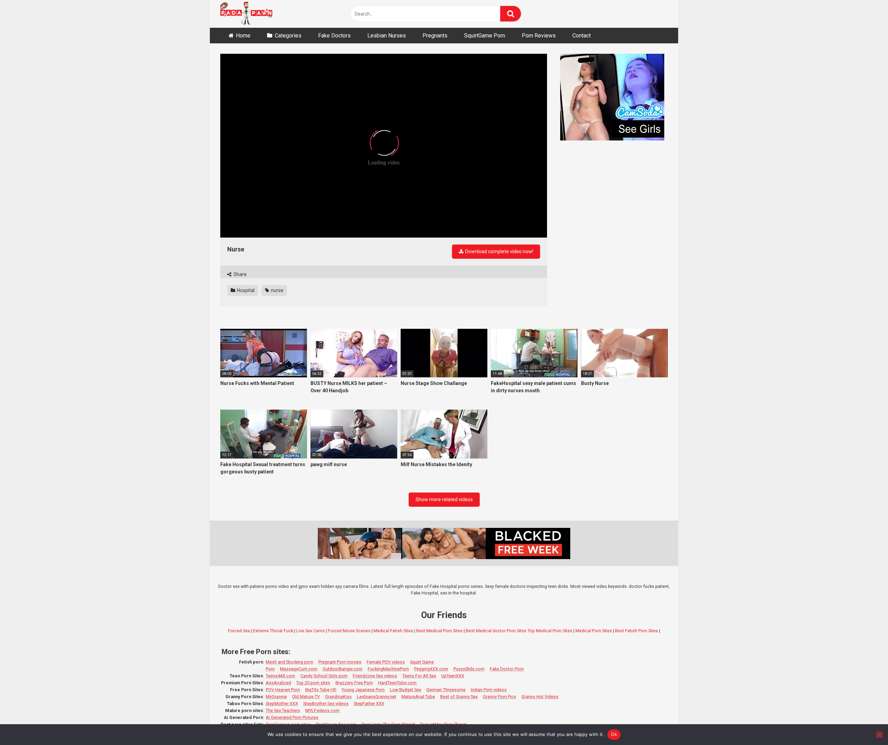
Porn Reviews (539, 35)
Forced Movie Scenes (349, 630)
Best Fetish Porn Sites (636, 630)
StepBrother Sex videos (326, 703)
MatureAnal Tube (418, 696)
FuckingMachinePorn (388, 668)
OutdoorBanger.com (342, 668)
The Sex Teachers (283, 710)
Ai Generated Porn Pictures (292, 717)
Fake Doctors (334, 35)
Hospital (245, 290)
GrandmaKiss (338, 696)
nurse (276, 290)
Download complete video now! (498, 251)
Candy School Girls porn (324, 675)
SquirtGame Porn (484, 35)
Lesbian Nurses (386, 35)
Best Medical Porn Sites (439, 630)
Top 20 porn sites (313, 682)
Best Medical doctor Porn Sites (496, 630)
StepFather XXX (369, 703)
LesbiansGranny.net (376, 696)
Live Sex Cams (310, 630)
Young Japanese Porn (363, 689)
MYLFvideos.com (322, 710)
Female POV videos (386, 662)
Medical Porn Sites (593, 630)
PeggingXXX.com (431, 668)
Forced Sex (239, 630)
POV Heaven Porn (283, 689)
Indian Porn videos (489, 689)
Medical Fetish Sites (393, 630)
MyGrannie (276, 696)
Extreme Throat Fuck (273, 630)
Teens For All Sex (419, 675)
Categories (288, 35)
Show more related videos (444, 499)
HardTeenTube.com (397, 682)
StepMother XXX (282, 703)
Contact (581, 35)
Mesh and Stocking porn (289, 662)
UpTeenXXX (452, 675)
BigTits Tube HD (320, 689)
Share (239, 274)
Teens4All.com (280, 675)
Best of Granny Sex (459, 696)
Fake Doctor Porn (507, 668)
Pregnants (434, 35)
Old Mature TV (306, 696)
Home (243, 35)
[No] (879, 734)
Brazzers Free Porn (354, 682)
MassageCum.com (298, 668)
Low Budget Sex (405, 689)
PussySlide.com (469, 668)
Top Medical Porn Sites (550, 630)
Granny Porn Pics (499, 696)
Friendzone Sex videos (375, 675)
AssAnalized (278, 682)
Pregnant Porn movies (339, 662)
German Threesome (446, 689)
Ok (614, 734)
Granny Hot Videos (539, 696)
